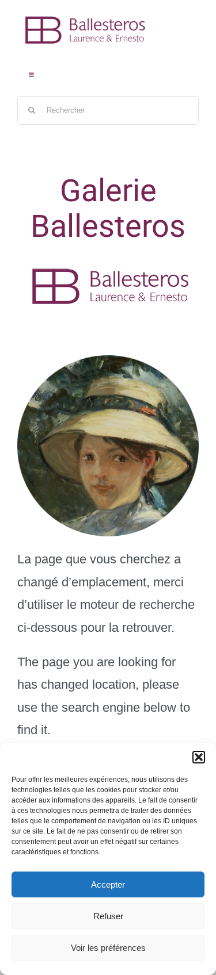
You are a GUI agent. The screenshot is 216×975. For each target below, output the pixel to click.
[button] (198, 757)
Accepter (108, 884)
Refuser (108, 916)
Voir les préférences (108, 948)
